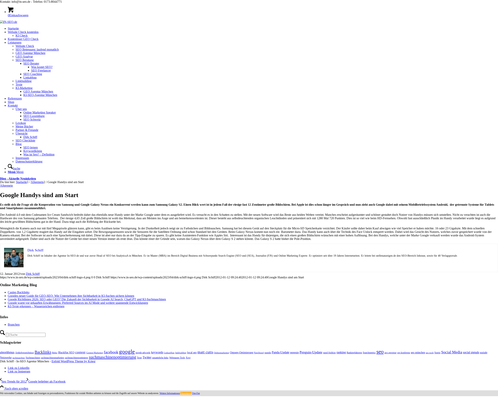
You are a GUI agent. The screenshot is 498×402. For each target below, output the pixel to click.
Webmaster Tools (177, 358)
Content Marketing (94, 353)
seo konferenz (403, 352)
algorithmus (7, 352)
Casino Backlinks (18, 292)
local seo (192, 352)
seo (380, 352)
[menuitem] (253, 28)
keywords (157, 352)
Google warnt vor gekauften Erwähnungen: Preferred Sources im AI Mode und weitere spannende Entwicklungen (78, 302)
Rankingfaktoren (354, 352)
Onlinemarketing (221, 353)
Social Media (451, 352)
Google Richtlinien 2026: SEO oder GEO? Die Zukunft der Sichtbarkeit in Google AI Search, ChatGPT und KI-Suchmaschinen (87, 299)
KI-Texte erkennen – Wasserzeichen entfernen (36, 306)
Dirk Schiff (33, 273)
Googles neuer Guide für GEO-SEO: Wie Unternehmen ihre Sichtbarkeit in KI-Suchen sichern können (71, 295)
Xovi (188, 358)
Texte (139, 357)
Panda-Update (280, 352)
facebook (111, 352)
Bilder (54, 353)
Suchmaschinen (33, 357)
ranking (341, 352)
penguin (294, 352)
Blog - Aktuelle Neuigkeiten (18, 178)
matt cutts (205, 352)
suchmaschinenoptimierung (112, 357)
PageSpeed (259, 353)
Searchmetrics (369, 352)
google (127, 351)
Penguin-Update (311, 352)
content (80, 352)
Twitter (147, 357)
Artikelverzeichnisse (24, 352)
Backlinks (43, 352)
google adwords (143, 352)
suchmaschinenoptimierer (76, 358)
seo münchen (418, 352)
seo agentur (390, 352)
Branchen (14, 324)
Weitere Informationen (170, 393)
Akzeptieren (185, 393)
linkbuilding (180, 353)
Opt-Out (196, 393)
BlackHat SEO (66, 352)
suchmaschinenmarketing (52, 357)
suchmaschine (18, 358)
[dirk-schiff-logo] (8, 22)
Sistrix (437, 352)
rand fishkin (329, 352)
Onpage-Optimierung (241, 352)
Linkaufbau (169, 353)
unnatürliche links (160, 358)
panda (268, 352)
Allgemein (6, 185)
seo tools (430, 353)
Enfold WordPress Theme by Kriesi (73, 361)
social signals (471, 352)
